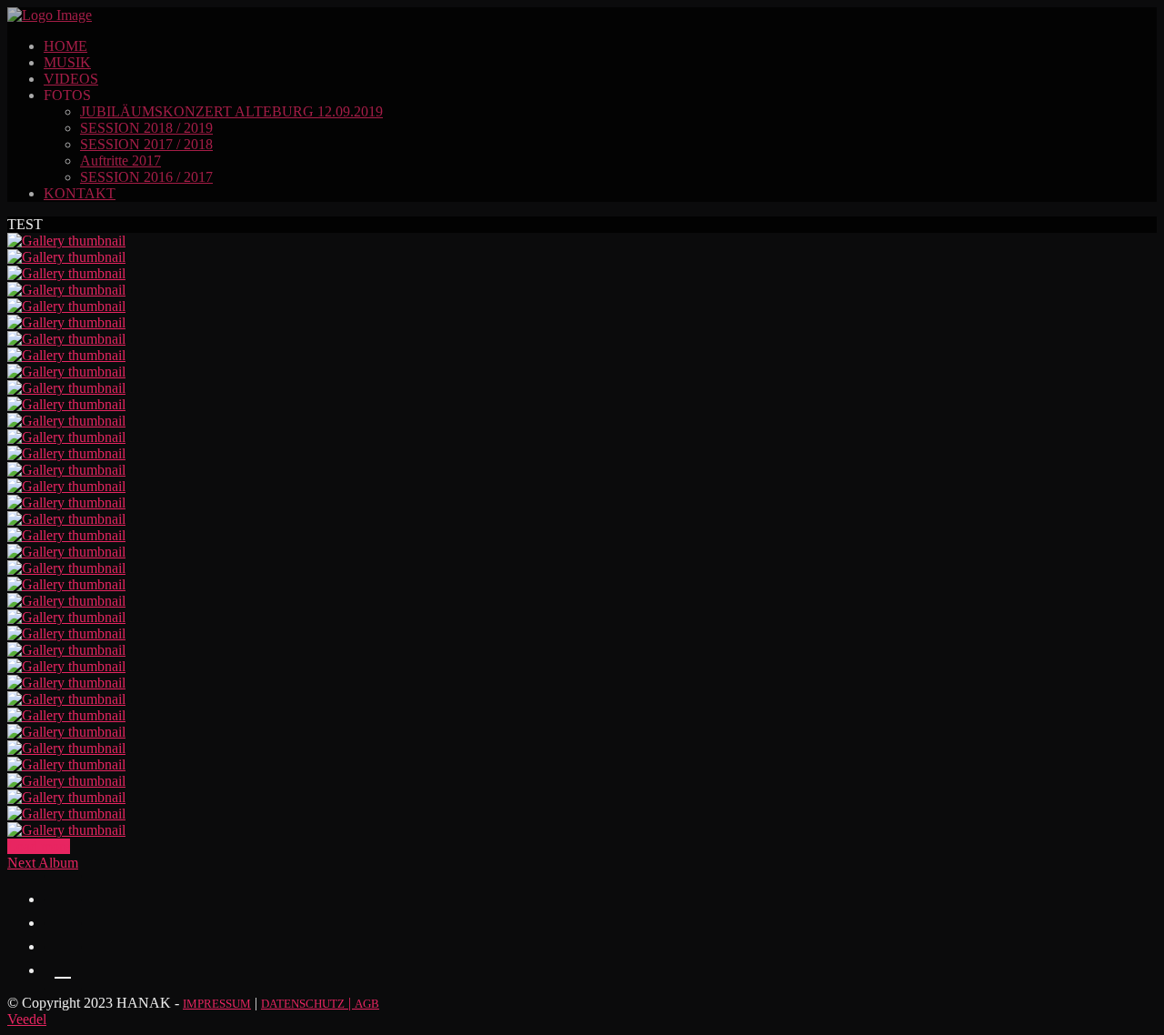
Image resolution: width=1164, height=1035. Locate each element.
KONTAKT (79, 193)
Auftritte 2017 (120, 160)
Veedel (26, 1019)
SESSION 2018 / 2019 (146, 128)
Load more (38, 846)
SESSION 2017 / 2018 (146, 144)
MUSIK (67, 62)
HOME (65, 46)
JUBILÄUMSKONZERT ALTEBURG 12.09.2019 (231, 111)
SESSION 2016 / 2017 (146, 177)
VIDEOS (71, 78)
